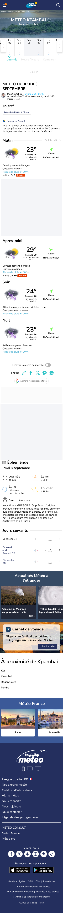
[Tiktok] (51, 854)
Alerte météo (10, 795)
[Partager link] (24, 373)
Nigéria (10, 11)
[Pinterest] (43, 854)
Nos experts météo (14, 785)
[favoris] (49, 20)
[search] (58, 4)
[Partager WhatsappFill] (51, 373)
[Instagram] (35, 854)
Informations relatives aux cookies (33, 886)
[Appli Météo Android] (43, 870)
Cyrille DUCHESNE (34, 93)
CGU (30, 881)
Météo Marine (11, 833)
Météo (3, 11)
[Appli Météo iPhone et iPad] (19, 870)
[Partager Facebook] (31, 373)
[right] (59, 46)
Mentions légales (16, 881)
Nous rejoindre (11, 806)
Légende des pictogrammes (20, 817)
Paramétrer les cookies (47, 891)
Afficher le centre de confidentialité (33, 897)
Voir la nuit (51, 140)
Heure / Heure (30, 59)
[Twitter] (19, 854)
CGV (38, 881)
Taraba (17, 11)
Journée (12, 59)
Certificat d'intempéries (17, 790)
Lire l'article (48, 646)
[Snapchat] (27, 854)
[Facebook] (11, 854)
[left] (3, 46)
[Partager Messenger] (44, 373)
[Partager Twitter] (38, 373)
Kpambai (25, 11)
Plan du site (49, 881)
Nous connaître (11, 801)
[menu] (5, 4)
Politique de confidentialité (20, 891)
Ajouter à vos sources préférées (33, 381)
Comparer (49, 59)
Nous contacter (11, 812)
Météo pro (8, 839)
